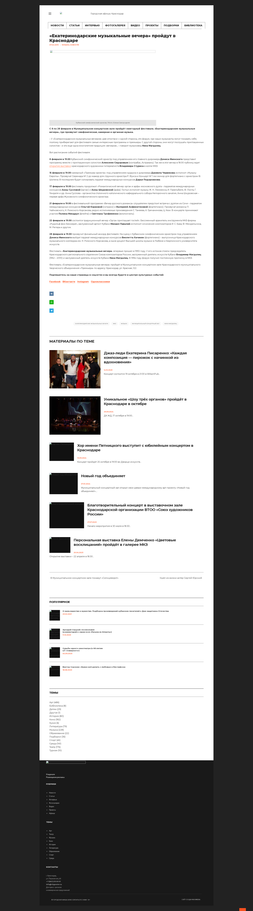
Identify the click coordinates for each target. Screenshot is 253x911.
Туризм (53, 750)
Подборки (171, 25)
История (54, 716)
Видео (135, 25)
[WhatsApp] (126, 302)
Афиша (52, 813)
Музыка (65, 45)
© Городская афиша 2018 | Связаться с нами (69, 900)
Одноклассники (100, 281)
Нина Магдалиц (170, 323)
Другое (53, 712)
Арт (51, 702)
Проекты (151, 25)
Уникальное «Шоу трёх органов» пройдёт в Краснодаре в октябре (145, 401)
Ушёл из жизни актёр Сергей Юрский (181, 578)
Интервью (92, 25)
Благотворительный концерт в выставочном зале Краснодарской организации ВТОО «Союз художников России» (140, 509)
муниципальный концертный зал (145, 323)
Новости (57, 25)
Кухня (52, 723)
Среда (52, 743)
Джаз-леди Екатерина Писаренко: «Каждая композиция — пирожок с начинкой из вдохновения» (145, 357)
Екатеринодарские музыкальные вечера (91, 323)
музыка (124, 323)
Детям (53, 709)
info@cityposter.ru (54, 884)
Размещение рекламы (55, 777)
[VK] (204, 14)
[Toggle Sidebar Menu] (50, 13)
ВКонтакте (69, 281)
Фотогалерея (115, 25)
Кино (52, 719)
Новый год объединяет (103, 476)
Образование (56, 733)
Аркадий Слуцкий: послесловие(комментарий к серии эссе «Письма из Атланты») (87, 631)
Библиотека (193, 25)
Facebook (54, 281)
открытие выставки (60, 166)
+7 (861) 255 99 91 (53, 881)
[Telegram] (126, 311)
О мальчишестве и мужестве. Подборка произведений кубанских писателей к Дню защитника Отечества (116, 611)
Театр (52, 747)
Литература (55, 726)
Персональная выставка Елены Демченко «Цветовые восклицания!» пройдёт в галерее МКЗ (125, 542)
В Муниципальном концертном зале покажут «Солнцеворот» (83, 578)
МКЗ (114, 323)
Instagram (83, 281)
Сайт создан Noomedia (191, 899)
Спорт (52, 740)
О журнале (50, 774)
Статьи (74, 25)
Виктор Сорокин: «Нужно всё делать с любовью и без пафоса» (94, 667)
